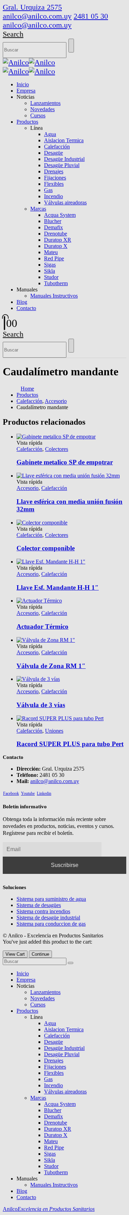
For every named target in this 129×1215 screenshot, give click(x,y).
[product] (71, 718)
